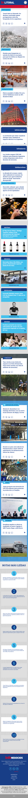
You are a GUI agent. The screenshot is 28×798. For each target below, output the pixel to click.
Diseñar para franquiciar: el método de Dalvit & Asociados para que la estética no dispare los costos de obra (14, 55)
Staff (14, 779)
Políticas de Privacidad (15, 788)
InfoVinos (7, 227)
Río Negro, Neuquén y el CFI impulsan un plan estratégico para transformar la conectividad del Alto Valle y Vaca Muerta (13, 650)
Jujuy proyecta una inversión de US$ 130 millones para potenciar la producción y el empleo (13, 488)
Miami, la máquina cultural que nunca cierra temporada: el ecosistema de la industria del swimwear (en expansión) (12, 722)
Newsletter (14, 778)
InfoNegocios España (7, 89)
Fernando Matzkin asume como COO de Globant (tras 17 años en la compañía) (14, 295)
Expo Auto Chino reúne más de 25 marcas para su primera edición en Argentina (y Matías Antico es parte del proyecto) (13, 614)
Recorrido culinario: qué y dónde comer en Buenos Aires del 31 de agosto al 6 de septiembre (13, 188)
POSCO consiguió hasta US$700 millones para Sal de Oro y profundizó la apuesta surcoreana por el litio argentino (14, 157)
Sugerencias (14, 774)
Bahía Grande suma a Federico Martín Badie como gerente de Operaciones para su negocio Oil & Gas (14, 632)
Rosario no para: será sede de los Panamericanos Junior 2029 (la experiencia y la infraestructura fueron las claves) (13, 449)
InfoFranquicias (6, 9)
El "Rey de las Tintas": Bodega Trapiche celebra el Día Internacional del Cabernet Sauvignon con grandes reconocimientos (12, 234)
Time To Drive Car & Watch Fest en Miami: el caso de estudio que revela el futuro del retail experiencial (13, 740)
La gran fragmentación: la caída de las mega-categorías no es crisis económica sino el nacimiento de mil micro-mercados (12, 668)
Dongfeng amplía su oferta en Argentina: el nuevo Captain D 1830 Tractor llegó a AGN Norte (13, 526)
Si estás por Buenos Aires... (8, 183)
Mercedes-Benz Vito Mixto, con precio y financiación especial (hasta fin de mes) (13, 263)
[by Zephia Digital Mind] (14, 796)
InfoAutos (7, 259)
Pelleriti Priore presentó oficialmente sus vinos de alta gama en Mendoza (14, 704)
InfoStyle (7, 322)
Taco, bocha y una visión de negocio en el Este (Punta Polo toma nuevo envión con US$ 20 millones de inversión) (13, 364)
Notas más (14, 565)
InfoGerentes (8, 290)
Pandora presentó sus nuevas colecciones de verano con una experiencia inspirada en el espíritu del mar (14, 327)
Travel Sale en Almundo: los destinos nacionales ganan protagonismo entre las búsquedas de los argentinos (12, 16)
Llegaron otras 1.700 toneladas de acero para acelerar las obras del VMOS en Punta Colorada (13, 137)
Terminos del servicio (17, 792)
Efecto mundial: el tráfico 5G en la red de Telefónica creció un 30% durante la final (13, 94)
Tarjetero (14, 776)
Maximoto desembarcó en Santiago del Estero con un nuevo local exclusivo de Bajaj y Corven (14, 410)
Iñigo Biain (21, 789)
